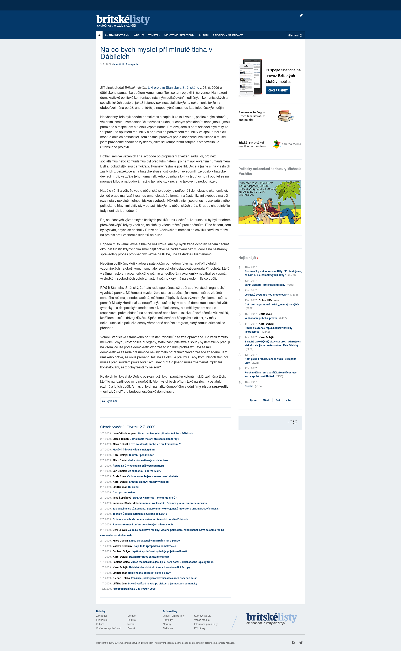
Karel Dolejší (120, 455)
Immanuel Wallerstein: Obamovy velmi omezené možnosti (174, 503)
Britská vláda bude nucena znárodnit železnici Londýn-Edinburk (150, 519)
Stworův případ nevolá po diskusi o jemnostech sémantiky (162, 583)
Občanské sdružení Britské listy (136, 642)
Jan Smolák (120, 471)
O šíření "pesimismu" (142, 455)
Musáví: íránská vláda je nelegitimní (134, 449)
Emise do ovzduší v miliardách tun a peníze (154, 540)
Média (131, 624)
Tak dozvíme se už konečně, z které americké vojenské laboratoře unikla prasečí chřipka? (166, 508)
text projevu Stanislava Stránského (173, 87)
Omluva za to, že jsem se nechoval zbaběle (152, 476)
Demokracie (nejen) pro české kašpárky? (154, 439)
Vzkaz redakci (202, 619)
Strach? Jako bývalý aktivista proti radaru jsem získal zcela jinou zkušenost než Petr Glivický (273, 345)
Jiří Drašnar (120, 487)
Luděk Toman (121, 439)
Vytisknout (112, 401)
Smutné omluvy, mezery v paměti (149, 482)
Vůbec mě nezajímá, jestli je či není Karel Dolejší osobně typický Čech (172, 562)
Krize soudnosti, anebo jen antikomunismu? (155, 444)
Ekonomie (102, 619)
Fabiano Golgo (121, 551)
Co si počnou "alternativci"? (144, 471)
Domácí (131, 615)
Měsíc (266, 400)
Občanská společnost (108, 628)
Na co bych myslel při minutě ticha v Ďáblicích (165, 433)
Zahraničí (101, 615)
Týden (254, 400)
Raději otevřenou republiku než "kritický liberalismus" (268, 329)
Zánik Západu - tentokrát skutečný (269, 285)
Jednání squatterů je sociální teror (148, 460)
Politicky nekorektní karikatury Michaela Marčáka (270, 171)
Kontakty (168, 619)
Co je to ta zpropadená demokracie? (154, 546)
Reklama (168, 628)
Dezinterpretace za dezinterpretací (149, 556)
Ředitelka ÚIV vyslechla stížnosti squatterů (138, 465)
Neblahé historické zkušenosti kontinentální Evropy (159, 567)
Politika (131, 619)
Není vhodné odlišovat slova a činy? (149, 573)
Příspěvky (199, 628)
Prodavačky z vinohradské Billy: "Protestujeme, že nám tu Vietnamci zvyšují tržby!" (273, 273)
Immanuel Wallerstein (125, 503)
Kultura (100, 624)
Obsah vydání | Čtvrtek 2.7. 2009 (127, 426)
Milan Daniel (120, 460)
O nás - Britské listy (173, 615)
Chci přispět (278, 90)
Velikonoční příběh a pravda (266, 318)
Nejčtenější (247, 257)
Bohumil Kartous (269, 300)
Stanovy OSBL (202, 615)
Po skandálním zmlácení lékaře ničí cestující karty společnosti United (271, 374)
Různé (131, 628)
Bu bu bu (133, 487)
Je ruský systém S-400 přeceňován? (271, 294)
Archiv (139, 35)
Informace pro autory (206, 624)
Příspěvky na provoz (228, 35)
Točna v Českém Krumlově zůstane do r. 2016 (140, 514)
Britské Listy (271, 619)
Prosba (254, 386)
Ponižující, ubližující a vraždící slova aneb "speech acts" (164, 578)
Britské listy (127, 21)
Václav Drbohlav (122, 546)
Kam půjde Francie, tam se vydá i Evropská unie (270, 360)
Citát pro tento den (124, 492)
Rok (277, 400)
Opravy (167, 624)
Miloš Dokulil (120, 444)
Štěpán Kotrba (121, 578)
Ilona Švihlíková (122, 497)
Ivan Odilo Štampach (125, 64)
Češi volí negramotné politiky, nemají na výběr (272, 306)
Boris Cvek (119, 476)
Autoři (203, 35)
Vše (288, 400)
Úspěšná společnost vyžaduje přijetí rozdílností (159, 551)
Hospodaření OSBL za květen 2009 (135, 589)
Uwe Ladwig (120, 530)
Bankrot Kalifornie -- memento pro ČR (154, 497)
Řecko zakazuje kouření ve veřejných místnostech (143, 524)
